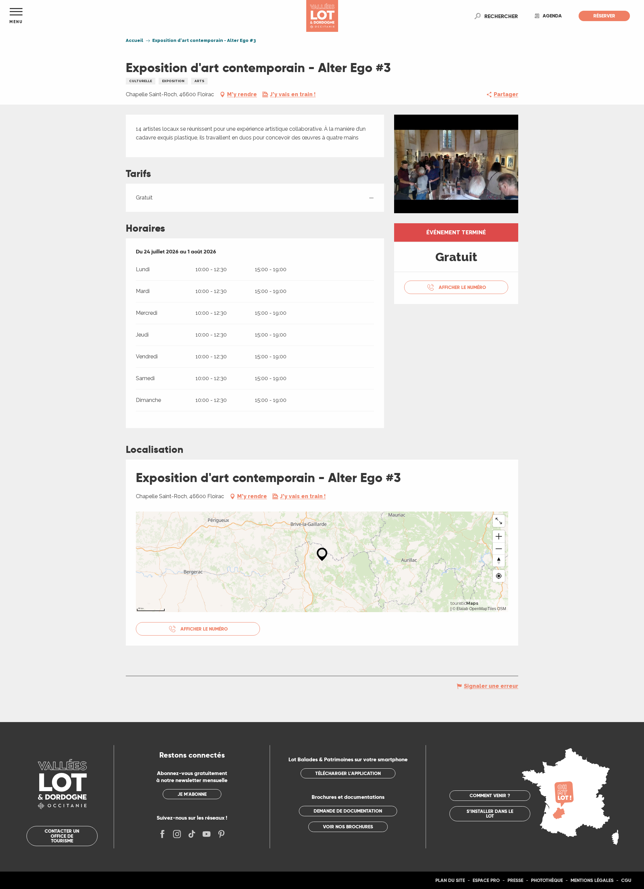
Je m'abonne (192, 794)
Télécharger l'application (348, 773)
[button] (501, 16)
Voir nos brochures (348, 827)
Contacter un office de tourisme (62, 836)
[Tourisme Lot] (322, 16)
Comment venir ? (490, 795)
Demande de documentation (348, 811)
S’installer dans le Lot (490, 813)
